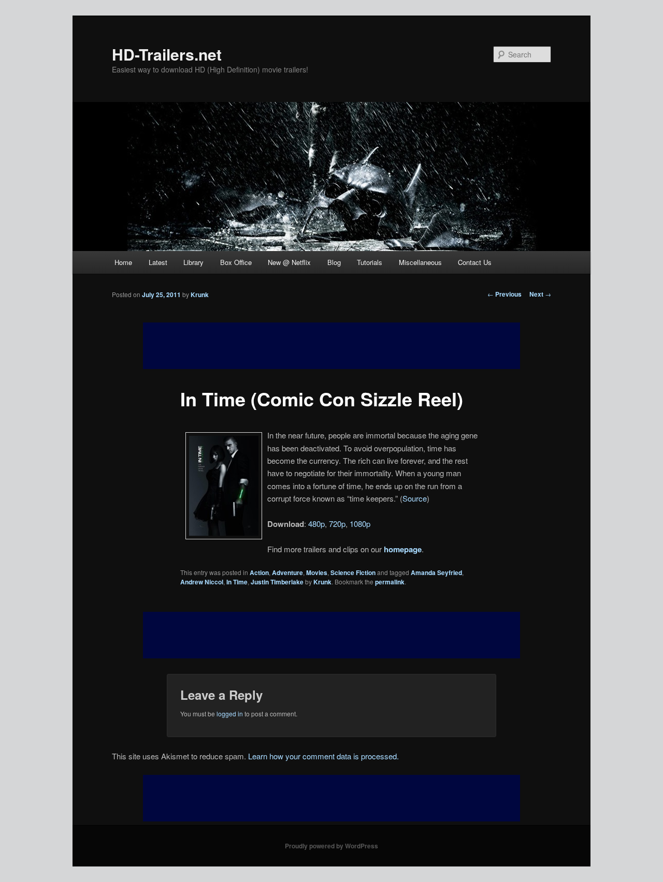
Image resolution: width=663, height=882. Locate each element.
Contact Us (475, 262)
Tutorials (369, 262)
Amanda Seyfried (436, 572)
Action (259, 572)
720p (337, 523)
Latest (158, 262)
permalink (390, 581)
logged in (230, 713)
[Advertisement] (331, 635)
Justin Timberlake (277, 581)
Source (414, 498)
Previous (504, 294)
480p (316, 523)
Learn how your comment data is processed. (323, 756)
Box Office (236, 262)
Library (193, 262)
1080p (360, 523)
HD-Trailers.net (167, 54)
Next (540, 294)
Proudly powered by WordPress (331, 845)
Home (123, 262)
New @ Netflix (289, 262)
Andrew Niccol (201, 581)
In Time (237, 581)
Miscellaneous (420, 262)
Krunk (200, 294)
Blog (334, 262)
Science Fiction (353, 572)
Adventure (287, 572)
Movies (316, 572)
